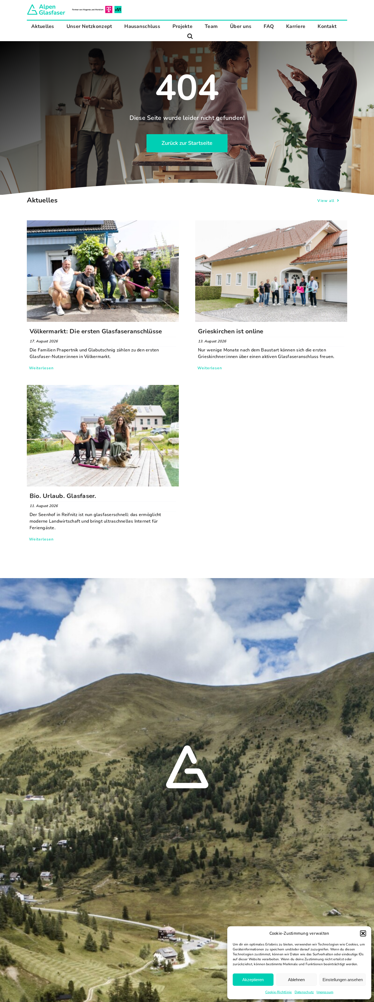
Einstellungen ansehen (343, 979)
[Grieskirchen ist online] (271, 224)
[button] (363, 933)
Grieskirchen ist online (230, 331)
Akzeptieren (253, 979)
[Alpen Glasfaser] (74, 5)
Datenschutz (304, 992)
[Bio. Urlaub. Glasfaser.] (103, 388)
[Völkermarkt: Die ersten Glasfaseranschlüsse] (103, 224)
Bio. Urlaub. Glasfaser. (63, 496)
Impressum (325, 992)
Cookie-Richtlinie (278, 992)
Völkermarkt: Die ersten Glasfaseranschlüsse (96, 331)
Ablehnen (296, 979)
